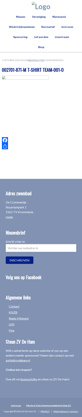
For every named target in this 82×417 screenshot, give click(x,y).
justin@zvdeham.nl (18, 360)
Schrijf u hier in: (15, 241)
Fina (11, 330)
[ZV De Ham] (41, 6)
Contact (14, 306)
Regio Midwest (19, 318)
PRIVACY (45, 411)
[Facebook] (41, 140)
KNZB (13, 312)
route (9, 217)
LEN (11, 324)
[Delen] (41, 146)
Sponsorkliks (28, 379)
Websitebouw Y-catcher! (66, 411)
